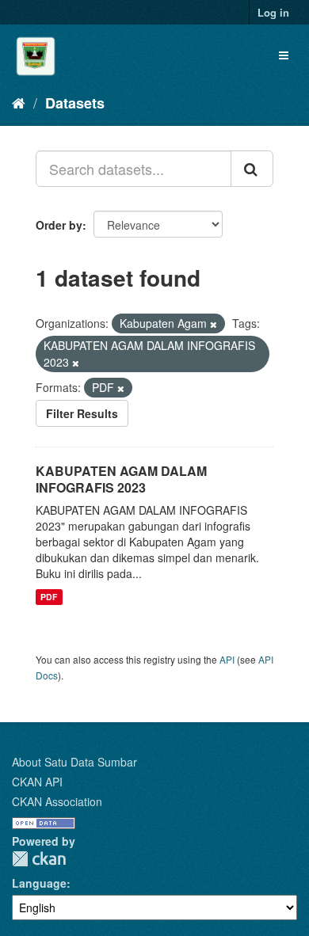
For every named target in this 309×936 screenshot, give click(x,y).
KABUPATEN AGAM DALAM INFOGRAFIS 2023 (121, 479)
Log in (273, 12)
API (227, 659)
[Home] (18, 102)
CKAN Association (57, 801)
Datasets (75, 103)
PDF (48, 597)
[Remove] (213, 324)
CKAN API (37, 782)
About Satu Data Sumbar (74, 762)
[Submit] (252, 168)
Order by (59, 225)
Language (39, 883)
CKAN (39, 858)
